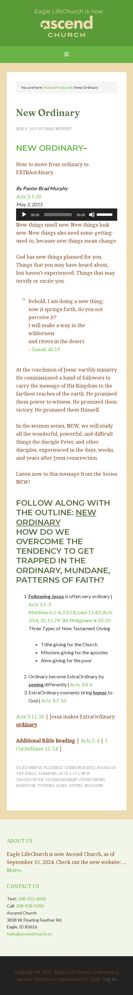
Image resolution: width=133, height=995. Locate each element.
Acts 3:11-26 (30, 716)
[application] (66, 214)
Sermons (47, 773)
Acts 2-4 (90, 740)
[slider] (105, 214)
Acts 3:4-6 (81, 684)
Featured (53, 767)
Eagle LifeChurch (67, 21)
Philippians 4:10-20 (89, 620)
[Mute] (92, 215)
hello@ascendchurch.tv (29, 933)
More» (14, 870)
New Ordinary (49, 148)
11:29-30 (57, 620)
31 (42, 620)
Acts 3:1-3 (39, 604)
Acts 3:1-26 (28, 196)
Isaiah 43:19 (46, 349)
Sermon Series (80, 767)
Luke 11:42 (89, 612)
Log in (110, 979)
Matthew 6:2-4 (44, 612)
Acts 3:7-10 (53, 700)
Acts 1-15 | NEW (74, 773)
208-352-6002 (32, 898)
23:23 (68, 612)
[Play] (24, 215)
